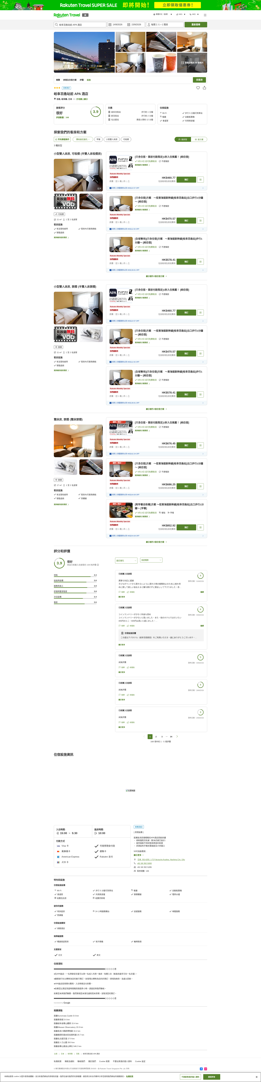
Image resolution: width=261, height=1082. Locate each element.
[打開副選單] (205, 15)
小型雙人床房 (111, 139)
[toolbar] (126, 24)
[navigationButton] (144, 736)
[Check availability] (200, 180)
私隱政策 (129, 1076)
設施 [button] (89, 80)
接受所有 (211, 1077)
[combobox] (80, 24)
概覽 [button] (58, 80)
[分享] (204, 87)
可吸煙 (126, 139)
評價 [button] (82, 80)
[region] (130, 1077)
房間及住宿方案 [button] (70, 80)
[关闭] (257, 1077)
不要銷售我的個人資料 (190, 1077)
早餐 (98, 139)
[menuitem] (163, 14)
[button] (67, 15)
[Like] (198, 88)
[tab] (183, 139)
